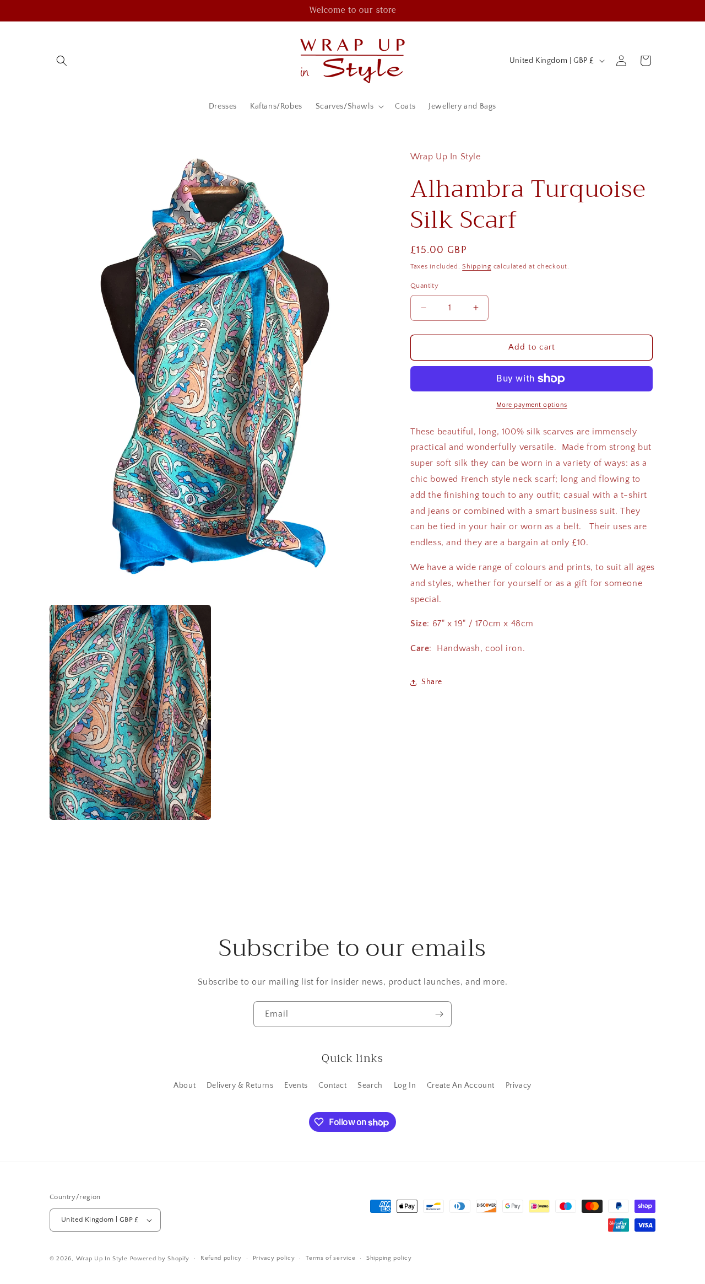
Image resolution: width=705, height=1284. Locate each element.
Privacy (519, 1085)
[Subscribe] (439, 1014)
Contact (332, 1085)
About (184, 1085)
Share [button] (431, 682)
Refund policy (221, 1258)
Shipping (476, 266)
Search (370, 1085)
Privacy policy (274, 1258)
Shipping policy (389, 1258)
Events (296, 1085)
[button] (62, 61)
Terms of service (330, 1258)
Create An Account (461, 1085)
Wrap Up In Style (102, 1258)
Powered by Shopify (160, 1258)
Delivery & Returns (240, 1085)
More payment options (531, 405)
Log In (405, 1085)
